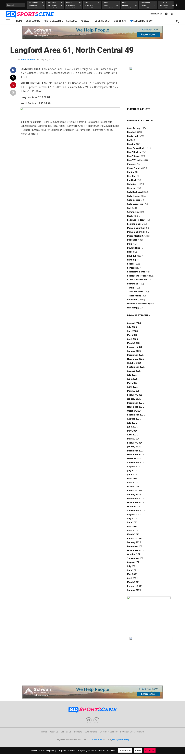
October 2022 (134, 506)
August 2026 (134, 323)
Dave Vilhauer (28, 59)
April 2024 (132, 434)
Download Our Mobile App (132, 731)
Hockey (131, 216)
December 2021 (135, 546)
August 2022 (134, 514)
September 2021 (136, 558)
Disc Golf (131, 176)
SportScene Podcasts (138, 275)
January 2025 (134, 398)
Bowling (131, 144)
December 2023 (135, 450)
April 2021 (132, 578)
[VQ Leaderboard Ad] (70, 109)
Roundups (132, 255)
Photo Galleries (53, 21)
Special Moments (136, 271)
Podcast (85, 21)
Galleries (131, 184)
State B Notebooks (137, 279)
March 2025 (133, 391)
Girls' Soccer (133, 200)
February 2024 (134, 442)
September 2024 (136, 414)
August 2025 (134, 371)
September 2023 (136, 462)
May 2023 (132, 478)
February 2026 (134, 347)
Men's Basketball (136, 228)
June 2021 (132, 570)
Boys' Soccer (133, 156)
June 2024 (132, 426)
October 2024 (134, 410)
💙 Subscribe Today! (141, 21)
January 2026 (134, 351)
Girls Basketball (135, 192)
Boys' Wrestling (135, 160)
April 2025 (132, 386)
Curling (131, 172)
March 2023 (133, 486)
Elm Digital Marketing (120, 739)
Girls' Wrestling (135, 204)
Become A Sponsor (109, 731)
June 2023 (132, 474)
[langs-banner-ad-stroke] (149, 598)
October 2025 (134, 363)
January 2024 (134, 446)
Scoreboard (33, 21)
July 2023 (132, 470)
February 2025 (134, 394)
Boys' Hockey (134, 152)
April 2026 (132, 339)
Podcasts (132, 239)
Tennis (130, 287)
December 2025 (135, 355)
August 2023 (134, 466)
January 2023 (134, 494)
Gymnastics (133, 212)
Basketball (132, 136)
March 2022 (133, 534)
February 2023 (134, 490)
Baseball (131, 132)
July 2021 (132, 566)
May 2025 (132, 383)
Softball (131, 267)
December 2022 (135, 498)
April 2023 (132, 482)
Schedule (71, 21)
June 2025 (132, 379)
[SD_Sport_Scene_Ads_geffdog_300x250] (151, 69)
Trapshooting (134, 295)
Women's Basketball (138, 303)
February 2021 (134, 586)
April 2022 (132, 530)
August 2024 (134, 418)
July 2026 (132, 327)
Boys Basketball (135, 148)
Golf (129, 208)
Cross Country (134, 168)
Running (131, 259)
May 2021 (132, 574)
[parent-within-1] (151, 639)
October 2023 (134, 458)
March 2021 (133, 582)
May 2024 (132, 430)
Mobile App (120, 21)
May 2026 (132, 335)
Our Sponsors (91, 731)
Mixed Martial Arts (137, 236)
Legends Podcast (136, 219)
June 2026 (132, 331)
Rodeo (130, 251)
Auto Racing (133, 128)
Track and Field (135, 291)
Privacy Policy (96, 739)
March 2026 (133, 343)
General (131, 188)
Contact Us (66, 731)
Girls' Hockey (133, 196)
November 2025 (135, 359)
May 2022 (132, 526)
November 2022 (135, 502)
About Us (54, 731)
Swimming (132, 283)
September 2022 (136, 510)
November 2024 (135, 406)
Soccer (130, 263)
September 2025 (136, 367)
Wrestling (132, 307)
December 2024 (135, 403)
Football (131, 180)
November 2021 (135, 550)
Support (78, 731)
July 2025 (132, 374)
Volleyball (132, 299)
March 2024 (133, 438)
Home (19, 21)
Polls (129, 243)
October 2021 (134, 554)
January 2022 (134, 542)
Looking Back (102, 21)
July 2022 (132, 518)
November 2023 (135, 454)
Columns (131, 164)
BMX (129, 140)
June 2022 (132, 522)
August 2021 (134, 562)
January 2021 (134, 590)
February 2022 (134, 538)
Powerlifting (133, 248)
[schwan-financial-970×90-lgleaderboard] (92, 38)
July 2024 (132, 422)
